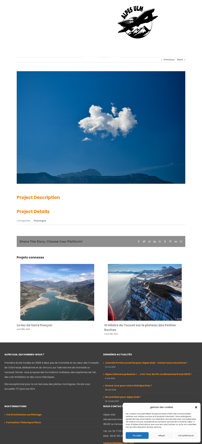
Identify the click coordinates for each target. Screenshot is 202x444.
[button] (196, 407)
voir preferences (186, 435)
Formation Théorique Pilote (23, 422)
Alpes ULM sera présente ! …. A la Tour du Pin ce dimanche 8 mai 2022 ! (148, 374)
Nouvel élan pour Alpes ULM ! (123, 397)
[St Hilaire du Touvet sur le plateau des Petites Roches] (145, 292)
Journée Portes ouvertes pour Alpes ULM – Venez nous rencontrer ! (146, 362)
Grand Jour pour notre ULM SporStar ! (128, 385)
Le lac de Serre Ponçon (34, 325)
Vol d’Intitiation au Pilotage (24, 414)
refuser (161, 435)
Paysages (40, 220)
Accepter (137, 435)
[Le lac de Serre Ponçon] (57, 292)
